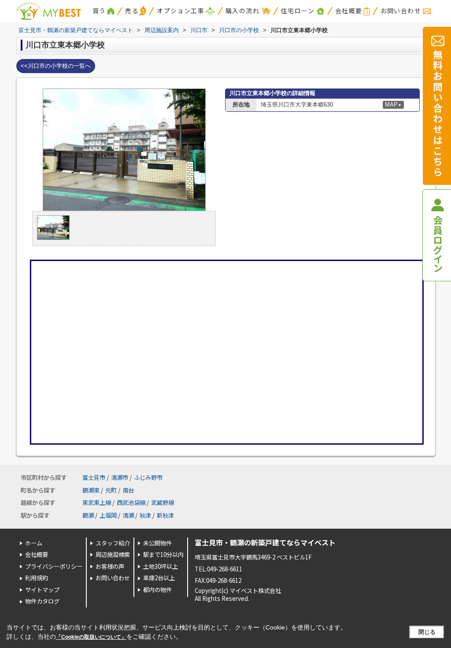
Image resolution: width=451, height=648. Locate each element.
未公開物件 (157, 543)
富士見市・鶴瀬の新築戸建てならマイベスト (265, 542)
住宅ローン (297, 10)
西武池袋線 (131, 502)
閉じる (427, 632)
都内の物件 (157, 589)
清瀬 (128, 515)
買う (99, 10)
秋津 (145, 515)
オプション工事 (180, 10)
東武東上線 (96, 502)
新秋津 (165, 515)
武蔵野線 (162, 502)
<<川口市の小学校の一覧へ (56, 66)
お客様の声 (110, 566)
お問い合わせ (401, 10)
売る (132, 10)
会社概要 (348, 10)
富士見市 (93, 477)
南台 (128, 490)
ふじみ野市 (148, 477)
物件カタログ (42, 601)
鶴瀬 (88, 515)
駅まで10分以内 (163, 554)
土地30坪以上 (160, 566)
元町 (111, 490)
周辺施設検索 (113, 554)
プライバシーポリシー (53, 566)
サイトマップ (42, 589)
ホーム (33, 543)
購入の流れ (242, 10)
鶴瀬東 (91, 490)
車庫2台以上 (159, 578)
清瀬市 (119, 477)
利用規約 (36, 578)
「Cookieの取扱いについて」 (91, 637)
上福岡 (108, 515)
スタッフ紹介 (113, 543)
